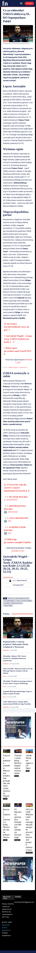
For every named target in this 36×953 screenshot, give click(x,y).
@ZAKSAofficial (12, 327)
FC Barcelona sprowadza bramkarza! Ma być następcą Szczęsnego (17, 823)
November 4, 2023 (18, 551)
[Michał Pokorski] (10, 580)
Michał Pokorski (22, 580)
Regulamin (6, 930)
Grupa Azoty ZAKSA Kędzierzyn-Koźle (18, 598)
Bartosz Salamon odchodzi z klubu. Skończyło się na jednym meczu (6, 823)
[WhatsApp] (25, 591)
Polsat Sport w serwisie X (18, 367)
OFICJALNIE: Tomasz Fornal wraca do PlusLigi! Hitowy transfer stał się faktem (18, 671)
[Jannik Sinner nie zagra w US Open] (29, 751)
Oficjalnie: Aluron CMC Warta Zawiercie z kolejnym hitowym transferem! (14, 658)
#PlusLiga (12, 539)
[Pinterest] (20, 591)
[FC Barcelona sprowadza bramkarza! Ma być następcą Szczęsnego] (18, 805)
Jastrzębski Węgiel (9, 600)
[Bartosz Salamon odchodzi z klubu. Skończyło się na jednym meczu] (6, 805)
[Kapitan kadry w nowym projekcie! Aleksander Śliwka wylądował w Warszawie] (18, 627)
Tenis (27, 771)
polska (18, 600)
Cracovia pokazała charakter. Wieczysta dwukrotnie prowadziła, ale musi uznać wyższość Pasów (6, 775)
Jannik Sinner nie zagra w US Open (29, 761)
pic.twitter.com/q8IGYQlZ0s (17, 542)
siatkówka (7, 603)
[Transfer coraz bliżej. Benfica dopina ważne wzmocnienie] (18, 751)
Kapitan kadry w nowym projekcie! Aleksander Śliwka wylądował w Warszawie (15, 644)
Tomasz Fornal (8, 605)
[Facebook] (11, 591)
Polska (5, 798)
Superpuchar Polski (16, 603)
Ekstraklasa (29, 852)
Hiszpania (17, 840)
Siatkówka (8, 577)
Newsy (5, 676)
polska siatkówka (27, 600)
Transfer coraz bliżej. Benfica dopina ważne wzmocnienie (18, 764)
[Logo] (5, 3)
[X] (16, 591)
